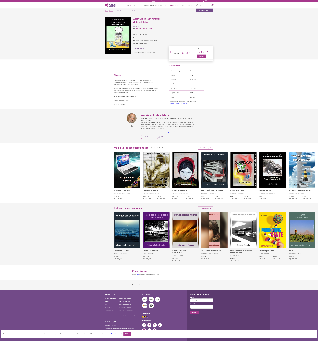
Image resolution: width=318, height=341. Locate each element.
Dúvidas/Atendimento (111, 298)
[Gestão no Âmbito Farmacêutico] (214, 170)
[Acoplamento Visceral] (127, 170)
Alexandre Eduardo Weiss (121, 253)
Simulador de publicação (128, 316)
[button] (151, 147)
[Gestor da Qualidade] (156, 170)
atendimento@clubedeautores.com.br (178, 103)
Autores (107, 301)
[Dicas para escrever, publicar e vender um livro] (243, 230)
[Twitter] (144, 325)
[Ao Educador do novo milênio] (214, 230)
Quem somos (108, 307)
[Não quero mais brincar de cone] (302, 170)
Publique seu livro (186, 1)
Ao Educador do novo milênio (211, 251)
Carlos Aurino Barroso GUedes (209, 253)
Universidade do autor (125, 307)
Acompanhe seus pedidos (200, 1)
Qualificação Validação (238, 190)
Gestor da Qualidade (150, 190)
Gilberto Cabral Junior (148, 253)
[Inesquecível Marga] (272, 170)
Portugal (159, 1)
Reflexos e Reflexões (150, 251)
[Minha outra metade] (185, 170)
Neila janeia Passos (177, 255)
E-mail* (192, 304)
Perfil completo (149, 137)
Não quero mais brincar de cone (300, 190)
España (166, 1)
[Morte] (302, 230)
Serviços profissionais (125, 304)
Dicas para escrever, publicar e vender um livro (241, 252)
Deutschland (173, 1)
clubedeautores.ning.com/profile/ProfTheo (169, 132)
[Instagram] (155, 325)
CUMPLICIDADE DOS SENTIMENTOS (179, 252)
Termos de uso (109, 313)
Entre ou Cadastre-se (201, 5)
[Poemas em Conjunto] (127, 230)
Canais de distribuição (125, 313)
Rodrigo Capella (234, 255)
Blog (106, 304)
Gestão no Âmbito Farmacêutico (212, 190)
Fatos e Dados (109, 310)
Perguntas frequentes (110, 325)
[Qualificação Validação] (243, 170)
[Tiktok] (160, 325)
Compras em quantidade (187, 5)
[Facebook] (149, 325)
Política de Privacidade (116, 334)
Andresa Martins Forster (295, 253)
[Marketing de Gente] (272, 230)
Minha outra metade (179, 190)
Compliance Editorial (124, 301)
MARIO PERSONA (264, 253)
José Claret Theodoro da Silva (144, 28)
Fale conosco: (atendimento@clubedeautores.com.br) (119, 328)
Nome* (192, 297)
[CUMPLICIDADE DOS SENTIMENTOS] (185, 230)
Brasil (153, 1)
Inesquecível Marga (266, 190)
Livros (111, 11)
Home (106, 11)
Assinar (194, 312)
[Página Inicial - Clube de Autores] (110, 5)
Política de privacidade (125, 298)
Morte (291, 251)
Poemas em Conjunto (121, 251)
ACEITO (127, 334)
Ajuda (211, 1)
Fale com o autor (166, 137)
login (137, 274)
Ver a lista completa (206, 148)
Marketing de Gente (266, 251)
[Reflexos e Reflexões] (156, 230)
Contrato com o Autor (111, 316)
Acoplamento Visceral (122, 190)
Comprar (201, 56)
